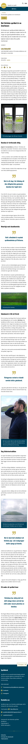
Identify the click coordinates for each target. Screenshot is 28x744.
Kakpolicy (3, 735)
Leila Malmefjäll (6, 49)
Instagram (6, 693)
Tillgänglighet (4, 738)
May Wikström (14, 709)
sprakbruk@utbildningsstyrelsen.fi (12, 712)
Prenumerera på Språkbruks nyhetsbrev (12, 687)
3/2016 (8, 60)
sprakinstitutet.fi (6, 715)
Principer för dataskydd (7, 737)
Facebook (5, 690)
